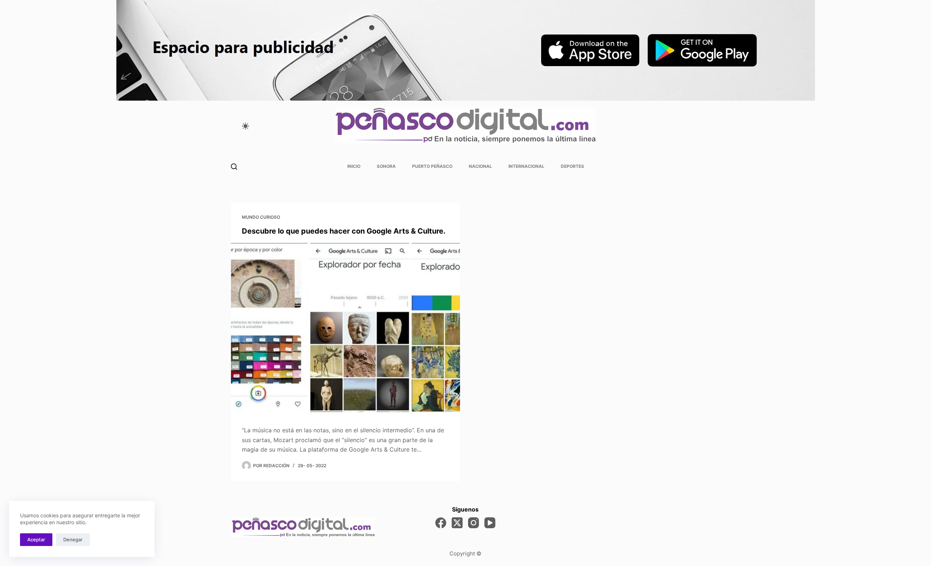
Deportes (572, 166)
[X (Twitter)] (457, 522)
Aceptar (36, 539)
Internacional (526, 166)
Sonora (386, 166)
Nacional (480, 166)
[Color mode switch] (245, 126)
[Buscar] (234, 166)
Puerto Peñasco (432, 166)
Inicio (353, 166)
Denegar (73, 539)
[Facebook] (440, 522)
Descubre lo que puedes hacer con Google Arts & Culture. (343, 231)
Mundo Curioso (261, 217)
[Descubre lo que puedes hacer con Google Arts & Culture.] (345, 329)
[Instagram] (473, 522)
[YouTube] (489, 522)
